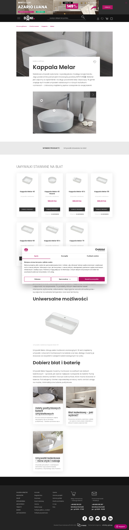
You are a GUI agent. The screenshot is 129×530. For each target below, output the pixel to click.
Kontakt (37, 492)
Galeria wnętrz (22, 492)
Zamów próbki (57, 498)
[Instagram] (91, 520)
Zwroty (36, 504)
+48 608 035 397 (97, 504)
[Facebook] (84, 520)
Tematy (19, 507)
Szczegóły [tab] (64, 256)
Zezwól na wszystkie (91, 279)
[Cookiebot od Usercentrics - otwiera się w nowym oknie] (96, 249)
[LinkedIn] (110, 520)
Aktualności (21, 513)
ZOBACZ (107, 7)
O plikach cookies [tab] (93, 256)
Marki (18, 510)
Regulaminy (38, 495)
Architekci (20, 504)
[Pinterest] (104, 520)
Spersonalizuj (63, 279)
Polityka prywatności (41, 513)
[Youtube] (97, 520)
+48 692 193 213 (76, 504)
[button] (87, 94)
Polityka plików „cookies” (42, 510)
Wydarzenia (20, 501)
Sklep (18, 498)
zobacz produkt (27, 209)
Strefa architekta (58, 501)
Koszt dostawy (39, 501)
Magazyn (19, 495)
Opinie (55, 492)
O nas (54, 504)
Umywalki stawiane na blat (75, 148)
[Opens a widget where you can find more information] (120, 526)
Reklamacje (38, 507)
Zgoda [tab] (36, 256)
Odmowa (37, 279)
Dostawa (37, 498)
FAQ (54, 507)
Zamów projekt (57, 495)
